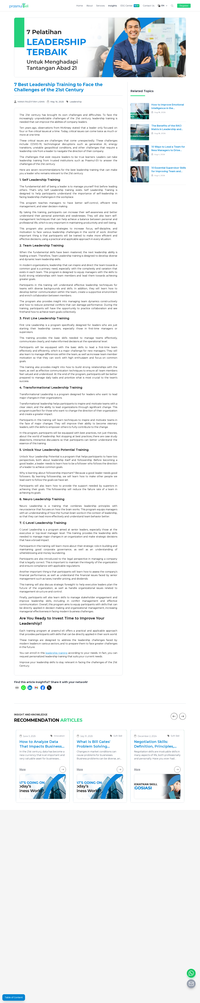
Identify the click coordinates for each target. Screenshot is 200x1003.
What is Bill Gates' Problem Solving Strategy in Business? (97, 744)
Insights (112, 5)
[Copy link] (17, 688)
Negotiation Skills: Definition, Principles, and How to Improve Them (154, 744)
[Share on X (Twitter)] (49, 688)
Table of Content (14, 997)
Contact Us (148, 5)
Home (79, 5)
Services (100, 5)
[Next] (182, 716)
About (89, 5)
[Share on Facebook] (43, 688)
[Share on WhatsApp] (23, 688)
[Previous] (174, 716)
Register (184, 5)
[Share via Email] (36, 688)
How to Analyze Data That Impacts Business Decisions (40, 744)
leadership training (56, 653)
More (22, 769)
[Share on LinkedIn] (30, 688)
